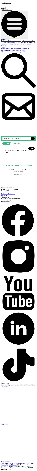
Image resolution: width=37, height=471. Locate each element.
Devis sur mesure (5, 201)
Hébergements (5, 50)
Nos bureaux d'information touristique (11, 41)
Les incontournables (29, 42)
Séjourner (3, 47)
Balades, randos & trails (7, 52)
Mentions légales (28, 463)
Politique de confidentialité (15, 463)
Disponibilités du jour (24, 48)
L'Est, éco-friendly (6, 42)
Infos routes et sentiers (19, 44)
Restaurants (12, 50)
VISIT (21, 174)
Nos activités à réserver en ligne (9, 48)
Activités (23, 50)
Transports (18, 50)
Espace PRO (22, 52)
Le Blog (18, 42)
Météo (22, 42)
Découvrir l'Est (5, 39)
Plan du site (4, 463)
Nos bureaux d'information (8, 194)
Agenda (13, 42)
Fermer (3, 8)
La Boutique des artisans (28, 41)
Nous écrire (4, 195)
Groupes (16, 52)
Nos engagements (5, 461)
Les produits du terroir (7, 44)
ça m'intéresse (4, 386)
